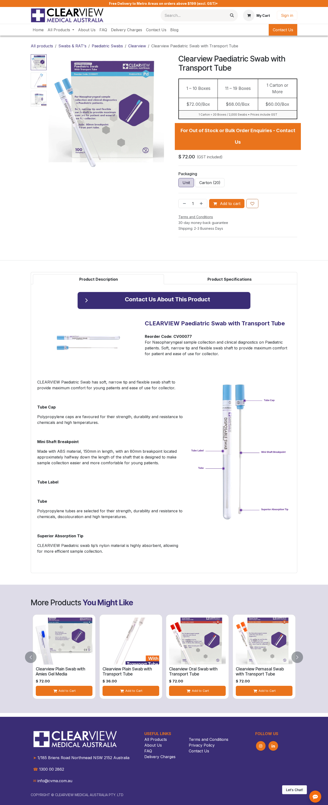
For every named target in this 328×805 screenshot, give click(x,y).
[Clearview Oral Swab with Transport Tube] (197, 641)
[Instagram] (261, 746)
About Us (153, 745)
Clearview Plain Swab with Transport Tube (127, 671)
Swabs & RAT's (72, 45)
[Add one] (202, 203)
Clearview (137, 45)
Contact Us (283, 29)
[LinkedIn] (273, 746)
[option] (64, 657)
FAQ (148, 751)
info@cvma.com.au (54, 780)
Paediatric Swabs (107, 45)
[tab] (98, 279)
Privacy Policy (202, 745)
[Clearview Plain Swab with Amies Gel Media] (64, 641)
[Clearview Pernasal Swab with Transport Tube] (264, 641)
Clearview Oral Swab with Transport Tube (193, 671)
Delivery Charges (160, 756)
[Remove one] (183, 203)
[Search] (232, 15)
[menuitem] (38, 30)
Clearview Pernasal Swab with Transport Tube (260, 671)
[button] (54, 112)
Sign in (287, 15)
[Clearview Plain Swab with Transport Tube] (131, 641)
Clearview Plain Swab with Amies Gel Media (60, 671)
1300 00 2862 (48, 769)
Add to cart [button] (229, 203)
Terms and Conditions (208, 739)
